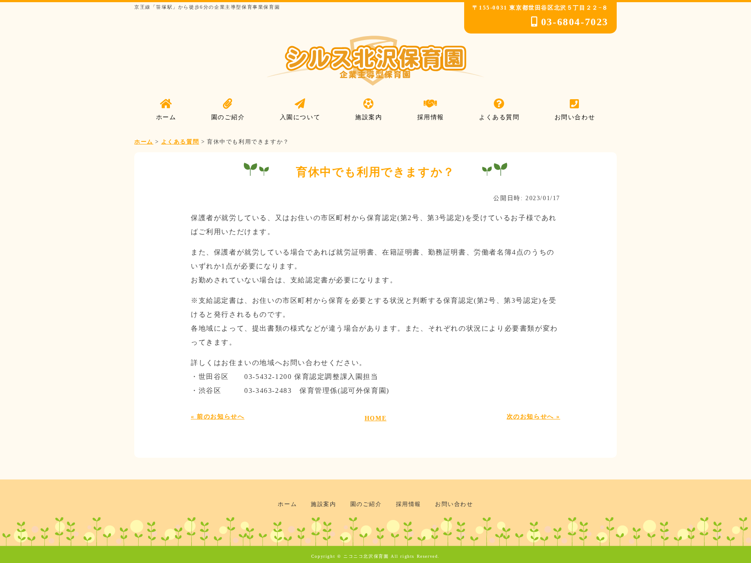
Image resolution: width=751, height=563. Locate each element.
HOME (375, 418)
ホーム (287, 504)
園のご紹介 (366, 504)
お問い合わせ (454, 504)
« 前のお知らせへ (217, 416)
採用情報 (408, 504)
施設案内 (323, 504)
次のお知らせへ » (533, 416)
